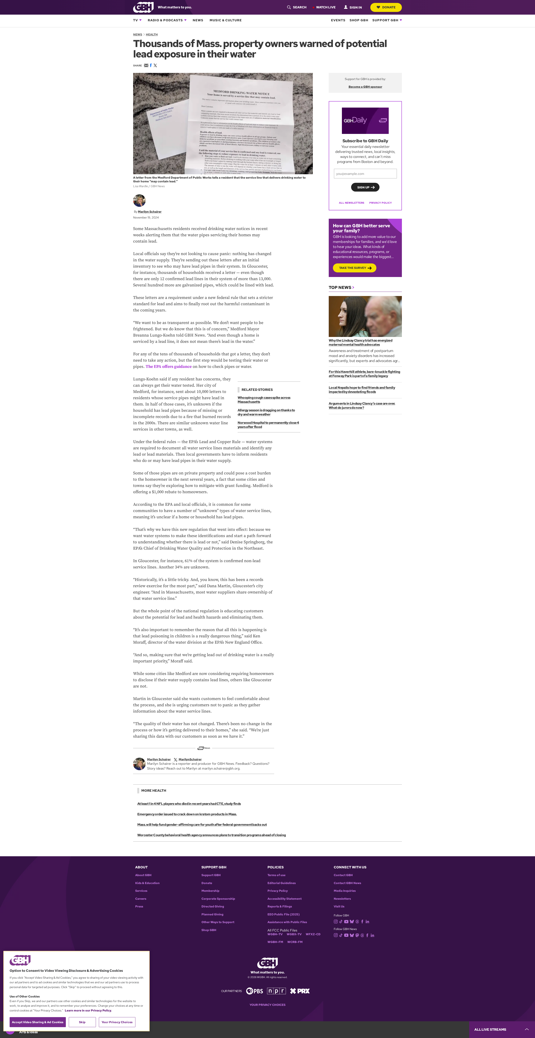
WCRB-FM (295, 942)
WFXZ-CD (313, 934)
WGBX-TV (294, 934)
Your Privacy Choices (267, 1005)
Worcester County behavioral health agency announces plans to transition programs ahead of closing (211, 835)
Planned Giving (212, 914)
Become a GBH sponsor (365, 87)
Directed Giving (212, 906)
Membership (210, 891)
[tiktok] (341, 921)
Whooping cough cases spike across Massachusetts (264, 399)
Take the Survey (352, 268)
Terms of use (276, 875)
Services (141, 891)
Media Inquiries (345, 891)
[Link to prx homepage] (300, 990)
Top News (340, 287)
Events (338, 20)
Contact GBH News (347, 883)
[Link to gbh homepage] (143, 7)
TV (135, 20)
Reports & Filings (280, 906)
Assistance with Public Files (287, 922)
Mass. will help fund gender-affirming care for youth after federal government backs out (202, 824)
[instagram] (336, 921)
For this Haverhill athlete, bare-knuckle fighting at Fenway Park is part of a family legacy (364, 374)
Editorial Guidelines (282, 883)
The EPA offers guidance (169, 366)
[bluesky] (352, 921)
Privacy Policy (380, 203)
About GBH (143, 875)
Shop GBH (359, 20)
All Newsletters (351, 203)
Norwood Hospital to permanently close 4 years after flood (268, 425)
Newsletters (342, 899)
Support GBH (385, 20)
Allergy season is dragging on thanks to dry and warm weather (266, 412)
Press (139, 906)
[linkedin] (367, 921)
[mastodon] (357, 935)
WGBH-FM (275, 942)
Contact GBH (343, 875)
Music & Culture (226, 20)
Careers (140, 899)
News (198, 20)
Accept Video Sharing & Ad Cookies (38, 1022)
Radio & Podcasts (165, 20)
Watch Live (326, 7)
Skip (82, 1022)
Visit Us (339, 906)
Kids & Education (147, 883)
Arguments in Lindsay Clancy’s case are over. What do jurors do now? (362, 405)
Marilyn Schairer (150, 211)
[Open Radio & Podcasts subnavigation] (185, 20)
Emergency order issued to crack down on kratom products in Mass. (187, 814)
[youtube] (346, 921)
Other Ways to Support (217, 922)
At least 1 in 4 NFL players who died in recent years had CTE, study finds (189, 804)
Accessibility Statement (285, 899)
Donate (389, 7)
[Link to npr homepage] (276, 990)
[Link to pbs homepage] (254, 990)
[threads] (357, 921)
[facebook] (362, 921)
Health (152, 34)
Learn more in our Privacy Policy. (88, 1010)
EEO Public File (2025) (284, 914)
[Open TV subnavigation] (140, 20)
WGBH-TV (275, 934)
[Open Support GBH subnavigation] (401, 20)
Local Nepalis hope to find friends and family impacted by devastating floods (362, 389)
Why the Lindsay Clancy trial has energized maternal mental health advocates (360, 342)
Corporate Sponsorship (218, 899)
